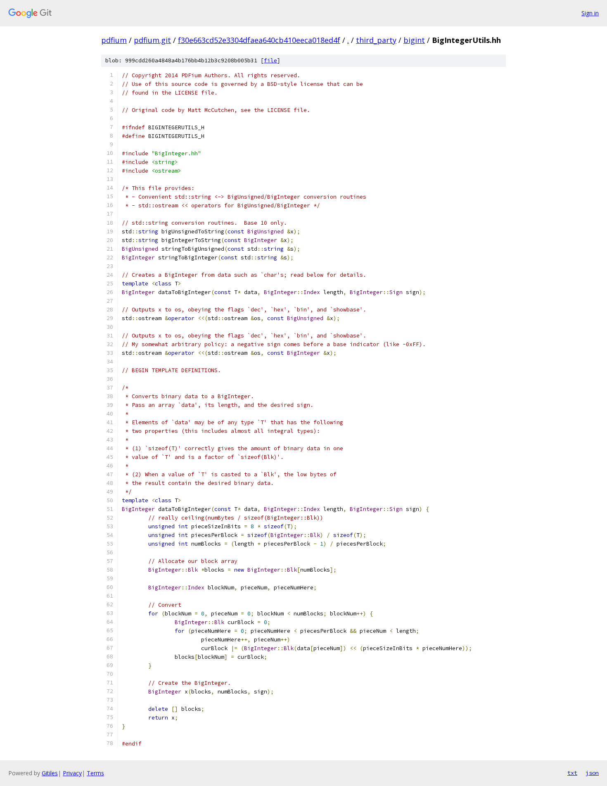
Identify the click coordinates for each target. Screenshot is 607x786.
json (592, 773)
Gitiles (50, 773)
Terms (95, 773)
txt (572, 773)
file (270, 60)
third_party (376, 40)
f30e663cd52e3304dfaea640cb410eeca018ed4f (259, 40)
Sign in (590, 13)
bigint (414, 40)
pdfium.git (152, 40)
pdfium (114, 40)
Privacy (72, 773)
